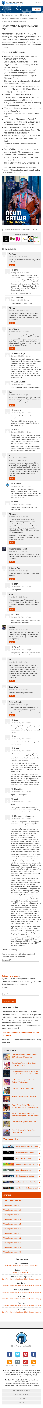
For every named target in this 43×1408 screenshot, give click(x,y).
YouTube (25, 1365)
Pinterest (25, 1357)
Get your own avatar (10, 976)
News (33, 1365)
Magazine (34, 229)
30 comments (27, 15)
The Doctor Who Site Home (21, 1390)
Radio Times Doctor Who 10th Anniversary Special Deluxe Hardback (25, 1106)
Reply (11, 265)
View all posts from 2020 (12, 1201)
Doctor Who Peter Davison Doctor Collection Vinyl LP (24, 1064)
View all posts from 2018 (12, 1210)
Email (5, 994)
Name (5, 988)
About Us (21, 1402)
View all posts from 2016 (12, 1219)
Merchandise (33, 1357)
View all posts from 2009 (12, 1252)
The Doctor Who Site (21, 1346)
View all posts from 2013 (12, 1233)
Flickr (17, 1365)
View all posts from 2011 (12, 1243)
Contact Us (21, 1398)
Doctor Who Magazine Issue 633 (24, 1122)
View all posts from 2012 (12, 1238)
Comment (6, 960)
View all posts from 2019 (12, 1205)
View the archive (10, 1139)
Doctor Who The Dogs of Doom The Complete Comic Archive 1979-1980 (25, 1073)
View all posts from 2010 (12, 1247)
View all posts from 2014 (12, 1229)
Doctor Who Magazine (23, 229)
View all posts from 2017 (12, 1215)
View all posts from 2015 (12, 1224)
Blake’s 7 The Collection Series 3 (24, 1096)
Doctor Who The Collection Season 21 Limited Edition (21, 1266)
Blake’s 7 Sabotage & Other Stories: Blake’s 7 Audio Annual (25, 1081)
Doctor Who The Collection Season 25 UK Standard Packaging (24, 1056)
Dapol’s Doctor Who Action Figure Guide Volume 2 (24, 1131)
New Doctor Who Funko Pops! (23, 1088)
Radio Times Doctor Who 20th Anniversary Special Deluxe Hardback (25, 1114)
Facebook (9, 1357)
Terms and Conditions (21, 1394)
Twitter (17, 1357)
